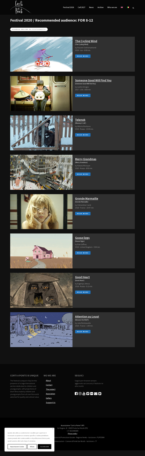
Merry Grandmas (85, 159)
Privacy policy (72, 434)
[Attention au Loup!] (41, 329)
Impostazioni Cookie (17, 447)
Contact (49, 385)
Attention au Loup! (87, 316)
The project (50, 389)
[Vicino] (52, 428)
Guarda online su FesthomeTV (29, 29)
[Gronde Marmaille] (41, 211)
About (48, 380)
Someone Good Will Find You (93, 80)
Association (50, 394)
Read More (83, 56)
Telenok (80, 120)
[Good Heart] (41, 290)
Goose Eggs (82, 238)
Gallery (49, 398)
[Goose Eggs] (41, 250)
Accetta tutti (44, 447)
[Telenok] (41, 132)
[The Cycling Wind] (41, 54)
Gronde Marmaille (86, 198)
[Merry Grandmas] (41, 172)
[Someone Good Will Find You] (41, 93)
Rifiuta (32, 447)
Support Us (50, 402)
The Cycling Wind (86, 41)
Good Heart (82, 277)
